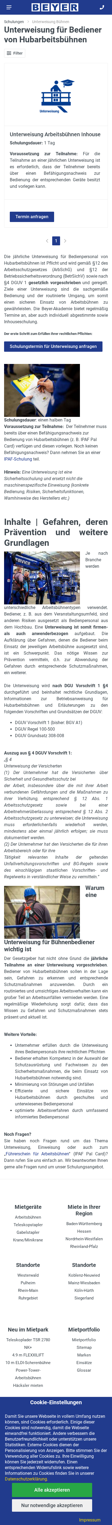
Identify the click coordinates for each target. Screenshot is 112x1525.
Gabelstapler (28, 1232)
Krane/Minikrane (28, 1240)
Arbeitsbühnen (28, 1217)
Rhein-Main (28, 1290)
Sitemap (84, 1347)
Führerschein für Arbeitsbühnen (37, 1153)
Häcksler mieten (28, 1385)
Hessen (84, 1231)
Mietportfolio (84, 1339)
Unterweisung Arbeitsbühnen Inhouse (55, 134)
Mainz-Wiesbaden (84, 1282)
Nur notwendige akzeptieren (52, 1505)
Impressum (90, 1520)
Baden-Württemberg (84, 1223)
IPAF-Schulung (18, 459)
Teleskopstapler (28, 1224)
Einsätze (84, 1362)
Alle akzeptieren (52, 1490)
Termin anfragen (31, 216)
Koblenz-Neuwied (84, 1275)
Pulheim (28, 1282)
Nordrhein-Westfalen (84, 1239)
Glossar (84, 1370)
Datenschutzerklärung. (26, 1479)
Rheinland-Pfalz (84, 1246)
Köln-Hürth (84, 1290)
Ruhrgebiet (28, 1298)
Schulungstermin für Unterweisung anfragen (53, 346)
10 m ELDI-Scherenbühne (28, 1362)
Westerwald (28, 1275)
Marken (84, 1355)
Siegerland (84, 1298)
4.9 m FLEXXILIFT (28, 1355)
